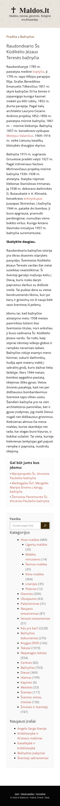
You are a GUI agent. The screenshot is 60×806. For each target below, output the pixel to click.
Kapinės (29, 682)
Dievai (29, 672)
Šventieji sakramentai (32, 758)
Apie (17, 793)
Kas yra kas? (34, 628)
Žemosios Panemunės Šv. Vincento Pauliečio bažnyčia (29, 499)
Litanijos (34, 584)
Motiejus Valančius (19, 136)
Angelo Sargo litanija (32, 728)
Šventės (30, 692)
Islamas (30, 677)
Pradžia (11, 37)
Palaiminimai (33, 604)
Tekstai (30, 648)
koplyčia (38, 72)
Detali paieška (27, 793)
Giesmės (31, 594)
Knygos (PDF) (34, 643)
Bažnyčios (27, 37)
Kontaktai (40, 793)
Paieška (15, 519)
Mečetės (30, 687)
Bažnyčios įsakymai (31, 753)
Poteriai (34, 589)
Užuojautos (32, 599)
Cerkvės (29, 663)
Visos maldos (34, 540)
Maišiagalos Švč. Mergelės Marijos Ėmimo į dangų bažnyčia (29, 487)
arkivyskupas (33, 198)
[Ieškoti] (45, 525)
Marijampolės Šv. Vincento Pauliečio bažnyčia (29, 476)
